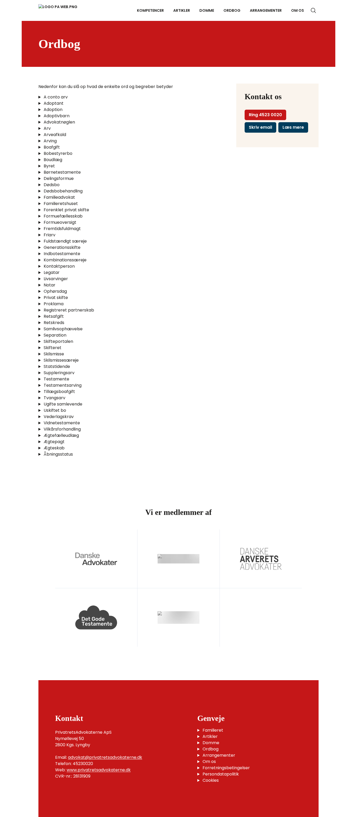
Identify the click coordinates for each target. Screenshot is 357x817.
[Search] (313, 10)
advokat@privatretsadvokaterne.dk (105, 757)
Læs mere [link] (293, 127)
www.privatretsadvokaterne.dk (99, 770)
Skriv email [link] (260, 127)
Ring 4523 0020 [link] (265, 115)
